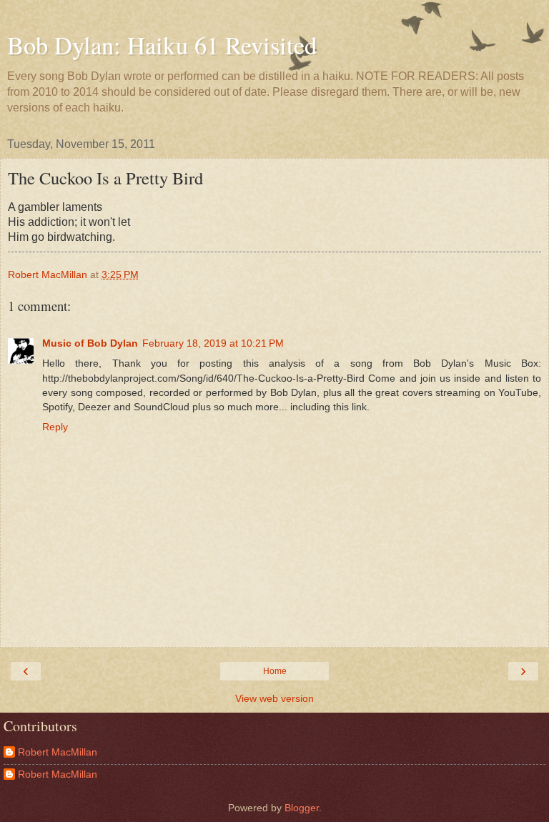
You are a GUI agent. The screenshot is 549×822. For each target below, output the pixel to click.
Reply (55, 426)
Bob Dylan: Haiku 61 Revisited (162, 45)
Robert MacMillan (57, 752)
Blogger (302, 807)
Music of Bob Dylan (90, 343)
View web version (274, 698)
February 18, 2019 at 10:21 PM (213, 343)
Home (275, 671)
